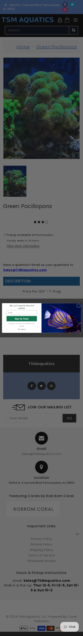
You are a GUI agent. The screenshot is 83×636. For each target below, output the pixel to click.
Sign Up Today (22, 318)
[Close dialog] (78, 305)
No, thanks (22, 329)
